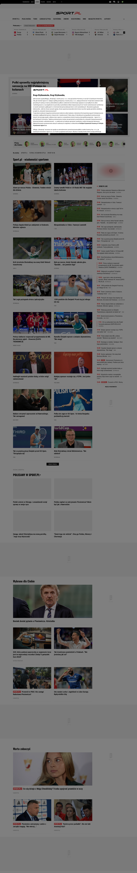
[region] (68, 110)
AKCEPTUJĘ (97, 129)
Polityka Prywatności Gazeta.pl (88, 123)
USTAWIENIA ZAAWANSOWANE (45, 129)
